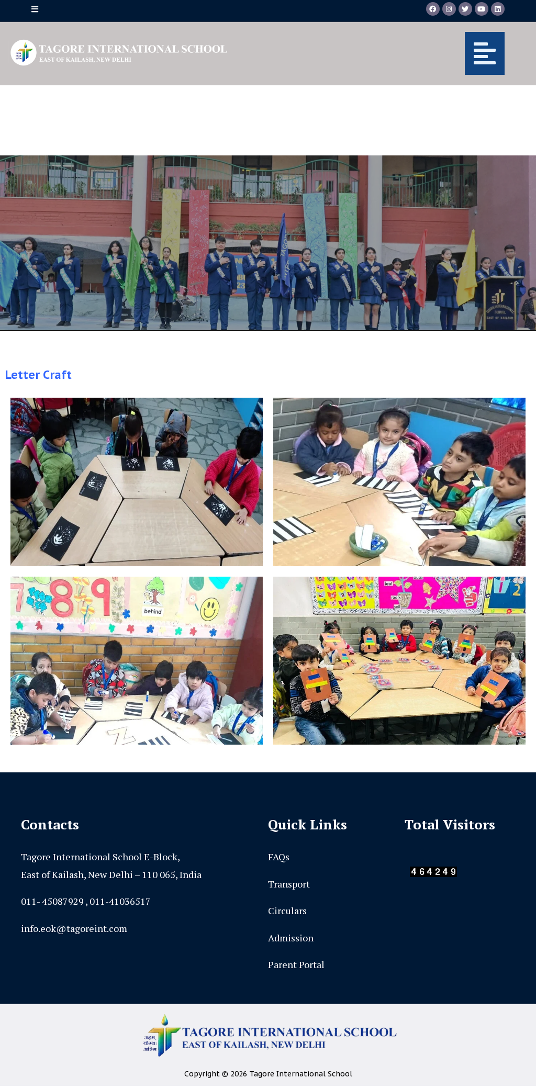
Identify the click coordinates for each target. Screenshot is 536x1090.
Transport (289, 884)
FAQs (278, 856)
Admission (291, 937)
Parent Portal (296, 964)
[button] (375, 53)
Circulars (287, 910)
